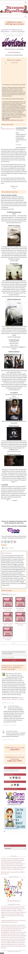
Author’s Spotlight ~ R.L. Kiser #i (8, 638)
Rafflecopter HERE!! (14, 761)
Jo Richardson (13, 706)
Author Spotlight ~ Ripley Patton (20, 609)
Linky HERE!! (14, 749)
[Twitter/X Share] (5, 542)
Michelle (21, 33)
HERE (24, 538)
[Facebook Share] (2, 542)
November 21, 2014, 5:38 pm (10, 725)
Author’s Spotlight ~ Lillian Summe (8, 609)
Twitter (15, 120)
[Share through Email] (15, 542)
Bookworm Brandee (14, 673)
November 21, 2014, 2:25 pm (8, 702)
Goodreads (20, 120)
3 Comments (19, 35)
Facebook (9, 120)
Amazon (14, 188)
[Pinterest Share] (11, 542)
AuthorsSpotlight (10, 35)
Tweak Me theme (11, 951)
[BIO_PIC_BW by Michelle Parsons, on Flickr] (14, 72)
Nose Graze (18, 951)
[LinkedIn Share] (8, 542)
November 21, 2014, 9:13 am (8, 739)
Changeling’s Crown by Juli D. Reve (20, 624)
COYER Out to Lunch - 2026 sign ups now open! (14, 23)
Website (4, 120)
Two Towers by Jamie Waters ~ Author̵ (8, 624)
